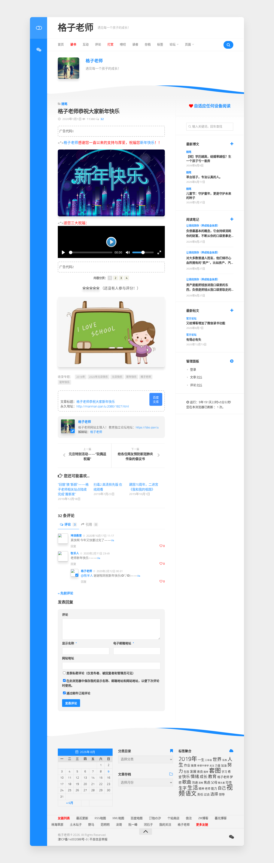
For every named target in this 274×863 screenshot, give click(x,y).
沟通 (195, 782)
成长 (203, 776)
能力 (214, 788)
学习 (224, 771)
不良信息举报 (98, 839)
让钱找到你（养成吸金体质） (203, 225)
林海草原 (57, 824)
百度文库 (156, 400)
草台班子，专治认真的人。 (204, 177)
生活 (192, 788)
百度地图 (137, 818)
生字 (183, 788)
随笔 (64, 104)
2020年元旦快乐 (98, 376)
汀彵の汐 (155, 818)
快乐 (186, 776)
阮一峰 (132, 824)
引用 (91, 524)
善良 (200, 772)
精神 (201, 788)
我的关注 (165, 824)
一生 (201, 760)
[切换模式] (38, 28)
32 (102, 119)
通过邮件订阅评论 (78, 693)
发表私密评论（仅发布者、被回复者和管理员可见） (100, 673)
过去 (207, 794)
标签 (160, 44)
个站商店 (173, 818)
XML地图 (118, 818)
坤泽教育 (76, 535)
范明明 (105, 824)
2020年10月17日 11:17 (100, 535)
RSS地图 (100, 818)
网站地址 (68, 658)
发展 (193, 772)
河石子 (148, 824)
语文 (191, 793)
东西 (224, 760)
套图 (215, 770)
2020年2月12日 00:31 (109, 571)
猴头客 (221, 782)
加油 (224, 765)
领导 (222, 794)
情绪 (195, 776)
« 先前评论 (65, 593)
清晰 (200, 782)
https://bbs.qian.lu (147, 427)
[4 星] (94, 288)
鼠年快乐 (64, 382)
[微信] (38, 50)
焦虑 (207, 782)
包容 (186, 771)
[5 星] (98, 288)
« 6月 (69, 803)
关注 (212, 765)
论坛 (173, 44)
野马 (91, 824)
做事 (194, 765)
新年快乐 (147, 143)
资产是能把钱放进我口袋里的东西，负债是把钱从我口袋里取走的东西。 (208, 287)
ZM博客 (203, 818)
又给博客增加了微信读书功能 (205, 323)
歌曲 (186, 782)
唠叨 (123, 44)
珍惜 (229, 782)
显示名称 (69, 643)
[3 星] (91, 288)
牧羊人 (75, 553)
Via (112, 540)
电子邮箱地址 (123, 643)
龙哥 (119, 824)
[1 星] (84, 288)
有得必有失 (193, 339)
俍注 (189, 818)
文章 (196, 377)
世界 (217, 759)
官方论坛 (191, 318)
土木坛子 (76, 824)
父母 (214, 782)
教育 (212, 776)
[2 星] (87, 288)
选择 (214, 794)
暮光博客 (221, 818)
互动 (86, 44)
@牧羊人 (87, 575)
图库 (206, 772)
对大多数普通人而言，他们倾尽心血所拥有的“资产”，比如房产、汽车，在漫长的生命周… (208, 260)
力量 (217, 765)
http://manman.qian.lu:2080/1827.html (102, 406)
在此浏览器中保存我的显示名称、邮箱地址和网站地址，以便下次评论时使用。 (110, 683)
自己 (222, 788)
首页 (61, 44)
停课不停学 (203, 765)
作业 (187, 765)
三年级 (208, 760)
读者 (135, 44)
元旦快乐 (117, 376)
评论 (98, 44)
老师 (207, 788)
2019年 (80, 376)
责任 (200, 794)
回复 (73, 546)
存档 (148, 44)
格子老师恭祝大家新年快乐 (95, 402)
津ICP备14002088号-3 (73, 839)
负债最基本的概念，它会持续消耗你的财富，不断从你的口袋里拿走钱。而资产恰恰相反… (208, 233)
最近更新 (82, 818)
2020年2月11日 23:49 (96, 553)
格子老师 (75, 27)
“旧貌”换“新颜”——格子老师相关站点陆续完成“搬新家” (73, 489)
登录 (193, 369)
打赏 (110, 44)
